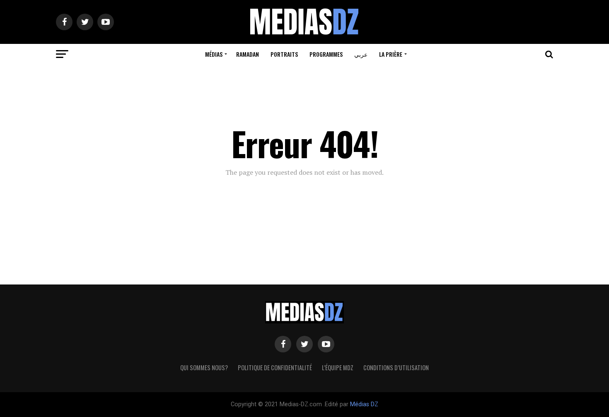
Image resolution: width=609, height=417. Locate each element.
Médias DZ (364, 404)
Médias (213, 54)
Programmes (326, 54)
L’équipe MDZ (337, 367)
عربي (360, 54)
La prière (390, 54)
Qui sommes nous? (204, 367)
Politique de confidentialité (275, 367)
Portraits (284, 54)
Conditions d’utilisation (396, 367)
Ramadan (247, 54)
